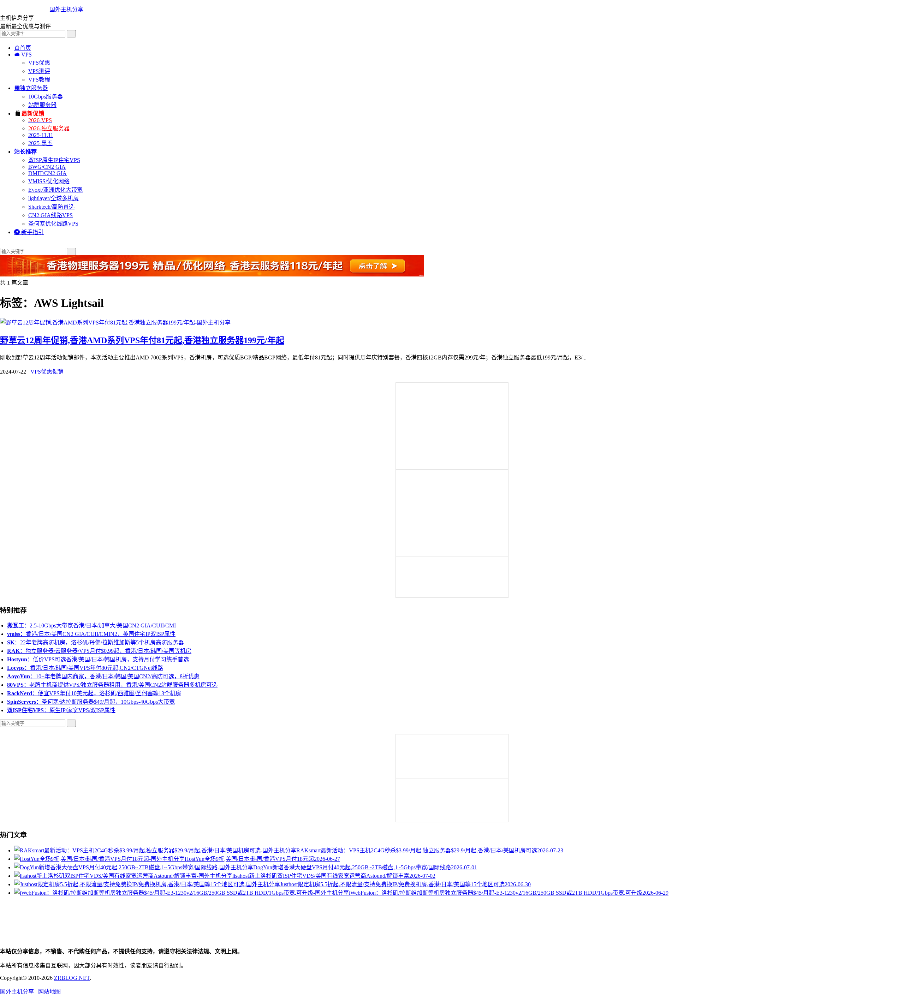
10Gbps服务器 (45, 97)
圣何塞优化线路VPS (53, 224)
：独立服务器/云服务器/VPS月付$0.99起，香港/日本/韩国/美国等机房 (99, 651)
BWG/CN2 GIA (47, 167)
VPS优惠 (39, 63)
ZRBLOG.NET (72, 978)
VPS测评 (39, 71)
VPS (23, 55)
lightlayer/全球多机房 (53, 198)
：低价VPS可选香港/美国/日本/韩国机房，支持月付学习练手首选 (98, 659)
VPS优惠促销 (45, 372)
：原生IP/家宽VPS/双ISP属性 (61, 710)
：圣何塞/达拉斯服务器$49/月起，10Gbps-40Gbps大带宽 (91, 702)
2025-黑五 (40, 143)
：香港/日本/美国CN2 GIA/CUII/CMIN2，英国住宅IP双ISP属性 (91, 634)
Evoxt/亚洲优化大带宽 (55, 190)
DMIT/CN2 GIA (47, 173)
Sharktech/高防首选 (51, 207)
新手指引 (29, 232)
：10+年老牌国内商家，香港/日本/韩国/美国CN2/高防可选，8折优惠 (103, 676)
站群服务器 (42, 105)
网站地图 (49, 992)
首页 (22, 48)
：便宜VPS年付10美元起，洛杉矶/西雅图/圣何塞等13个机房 (94, 693)
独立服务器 (31, 88)
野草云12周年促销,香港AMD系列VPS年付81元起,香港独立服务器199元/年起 (142, 340)
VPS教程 (39, 80)
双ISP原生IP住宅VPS (54, 160)
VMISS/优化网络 (49, 181)
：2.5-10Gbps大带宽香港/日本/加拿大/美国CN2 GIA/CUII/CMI (91, 625)
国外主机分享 (66, 9)
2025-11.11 (40, 135)
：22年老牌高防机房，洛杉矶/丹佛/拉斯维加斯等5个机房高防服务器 (95, 642)
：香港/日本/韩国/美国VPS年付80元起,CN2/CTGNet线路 (85, 668)
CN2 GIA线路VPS (50, 215)
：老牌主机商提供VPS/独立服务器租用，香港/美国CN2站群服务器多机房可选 (112, 685)
